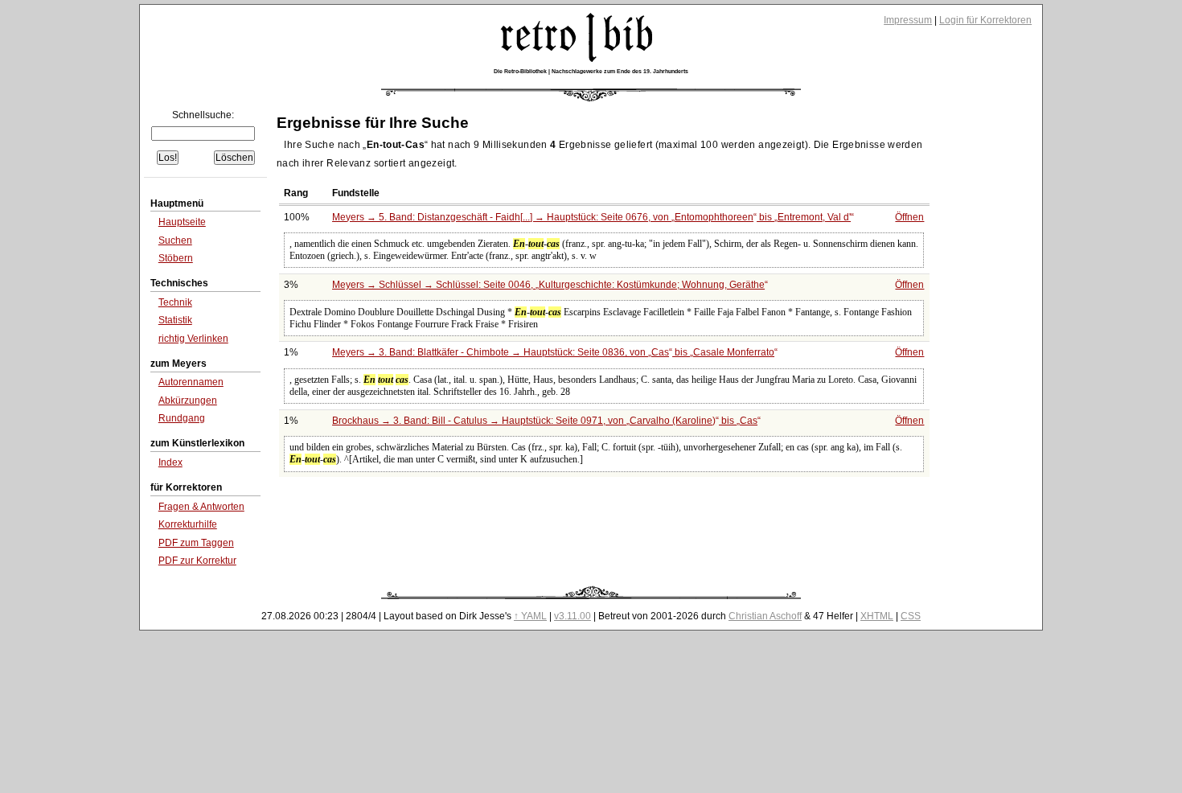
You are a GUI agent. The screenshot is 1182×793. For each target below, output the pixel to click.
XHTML (876, 616)
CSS (911, 616)
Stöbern (175, 258)
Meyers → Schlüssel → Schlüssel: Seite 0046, (548, 284)
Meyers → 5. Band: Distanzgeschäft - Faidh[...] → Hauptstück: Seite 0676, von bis (591, 217)
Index (170, 462)
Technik (175, 302)
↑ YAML (530, 616)
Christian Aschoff (765, 616)
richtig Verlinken (193, 338)
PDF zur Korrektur (197, 560)
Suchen (175, 240)
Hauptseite (182, 222)
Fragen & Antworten (201, 506)
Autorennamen (191, 382)
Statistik (175, 320)
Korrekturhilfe (187, 524)
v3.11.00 (572, 616)
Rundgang (181, 418)
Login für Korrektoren (985, 20)
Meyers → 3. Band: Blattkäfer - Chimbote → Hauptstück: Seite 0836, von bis (553, 352)
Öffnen (909, 217)
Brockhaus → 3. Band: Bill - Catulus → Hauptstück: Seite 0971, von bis (544, 420)
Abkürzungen (187, 400)
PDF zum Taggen (196, 543)
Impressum (908, 20)
